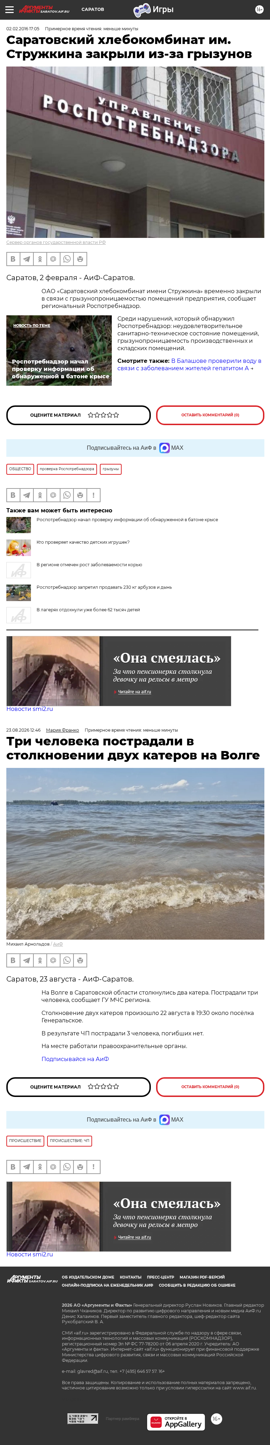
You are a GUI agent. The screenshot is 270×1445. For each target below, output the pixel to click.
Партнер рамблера (122, 1418)
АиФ (58, 944)
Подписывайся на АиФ (75, 1059)
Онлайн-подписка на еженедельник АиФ (107, 1285)
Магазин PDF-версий (202, 1277)
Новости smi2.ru (29, 709)
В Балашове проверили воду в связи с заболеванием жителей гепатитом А (189, 365)
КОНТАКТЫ (130, 1277)
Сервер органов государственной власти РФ (56, 242)
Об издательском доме (88, 1277)
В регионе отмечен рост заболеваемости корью (89, 564)
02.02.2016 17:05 (22, 28)
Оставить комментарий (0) (210, 415)
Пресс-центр (160, 1277)
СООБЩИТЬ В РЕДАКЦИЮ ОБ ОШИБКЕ (197, 1285)
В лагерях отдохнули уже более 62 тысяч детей (88, 609)
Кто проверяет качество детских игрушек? (83, 542)
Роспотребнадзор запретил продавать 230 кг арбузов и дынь (104, 587)
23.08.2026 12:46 (23, 730)
